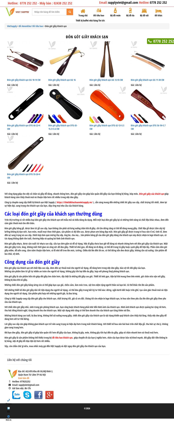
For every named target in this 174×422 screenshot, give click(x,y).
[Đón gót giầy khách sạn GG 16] (66, 59)
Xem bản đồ (23, 378)
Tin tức (101, 20)
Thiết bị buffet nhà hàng (87, 20)
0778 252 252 (158, 2)
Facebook (38, 395)
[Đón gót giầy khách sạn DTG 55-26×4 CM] (25, 154)
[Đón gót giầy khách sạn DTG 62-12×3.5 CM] (108, 105)
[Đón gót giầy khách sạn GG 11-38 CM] (149, 59)
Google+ (49, 395)
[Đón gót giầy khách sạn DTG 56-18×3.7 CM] (149, 105)
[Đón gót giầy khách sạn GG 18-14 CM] (25, 59)
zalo (16, 395)
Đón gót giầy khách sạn (87, 36)
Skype (27, 395)
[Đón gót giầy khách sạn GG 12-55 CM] (108, 59)
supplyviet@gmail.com (123, 2)
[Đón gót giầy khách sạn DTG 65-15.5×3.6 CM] (66, 105)
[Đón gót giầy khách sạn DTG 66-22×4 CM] (25, 105)
